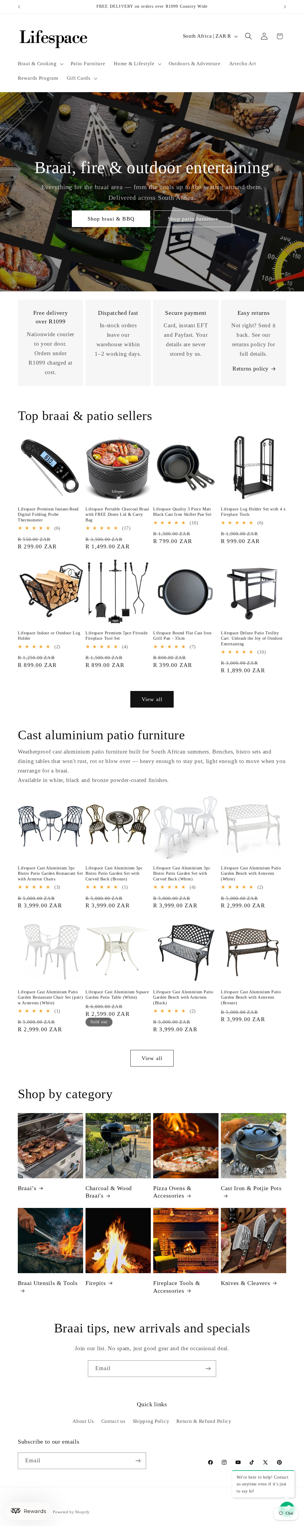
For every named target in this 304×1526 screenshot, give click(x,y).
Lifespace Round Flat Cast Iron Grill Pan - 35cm (182, 635)
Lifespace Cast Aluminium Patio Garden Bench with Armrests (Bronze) (251, 997)
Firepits (96, 1283)
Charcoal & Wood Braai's (109, 1192)
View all (152, 699)
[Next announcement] (285, 7)
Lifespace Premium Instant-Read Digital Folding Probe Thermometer (48, 514)
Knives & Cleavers (245, 1283)
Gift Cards (79, 78)
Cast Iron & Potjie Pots (251, 1188)
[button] (40, 63)
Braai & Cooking (37, 63)
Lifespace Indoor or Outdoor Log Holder (49, 635)
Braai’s (27, 1188)
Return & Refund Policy (204, 1421)
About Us (83, 1421)
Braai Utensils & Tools (48, 1283)
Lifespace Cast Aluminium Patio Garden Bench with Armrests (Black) (183, 997)
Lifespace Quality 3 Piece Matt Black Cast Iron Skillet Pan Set (182, 512)
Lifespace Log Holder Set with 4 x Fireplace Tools (253, 512)
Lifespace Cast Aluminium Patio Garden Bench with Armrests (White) (251, 873)
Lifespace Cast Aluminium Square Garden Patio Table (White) (117, 994)
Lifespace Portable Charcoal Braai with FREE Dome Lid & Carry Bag (117, 514)
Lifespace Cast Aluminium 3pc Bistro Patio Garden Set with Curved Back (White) (181, 873)
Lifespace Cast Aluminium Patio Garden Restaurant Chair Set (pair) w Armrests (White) (50, 997)
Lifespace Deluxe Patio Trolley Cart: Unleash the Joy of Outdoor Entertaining (252, 638)
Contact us (113, 1421)
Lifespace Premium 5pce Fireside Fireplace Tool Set (117, 635)
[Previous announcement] (19, 7)
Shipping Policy (151, 1421)
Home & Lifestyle (134, 63)
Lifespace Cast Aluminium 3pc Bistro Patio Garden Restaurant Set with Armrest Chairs (50, 873)
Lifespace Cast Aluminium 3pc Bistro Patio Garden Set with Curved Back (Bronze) (114, 873)
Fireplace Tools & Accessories (176, 1287)
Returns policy (250, 368)
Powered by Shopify (71, 1512)
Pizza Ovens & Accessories (172, 1192)
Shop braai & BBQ (111, 218)
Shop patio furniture (193, 218)
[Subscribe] (208, 1368)
